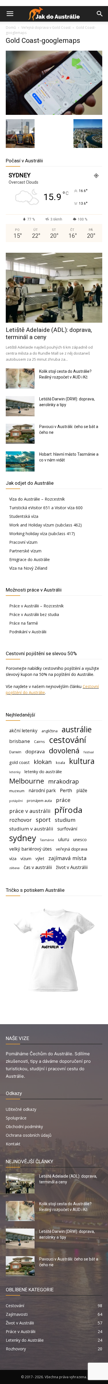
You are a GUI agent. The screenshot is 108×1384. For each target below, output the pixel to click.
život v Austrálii (72, 867)
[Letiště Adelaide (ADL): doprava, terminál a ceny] (54, 288)
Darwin (15, 751)
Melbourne (26, 781)
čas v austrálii (38, 867)
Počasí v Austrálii (24, 161)
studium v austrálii (31, 829)
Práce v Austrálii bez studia (34, 614)
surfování (67, 829)
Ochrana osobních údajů (29, 1135)
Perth (66, 790)
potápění (16, 801)
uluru (63, 840)
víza (12, 858)
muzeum (16, 790)
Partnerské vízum (25, 551)
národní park (42, 791)
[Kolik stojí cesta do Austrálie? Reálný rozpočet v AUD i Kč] (20, 378)
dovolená (64, 751)
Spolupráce (16, 1118)
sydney (22, 838)
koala (60, 762)
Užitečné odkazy (21, 1109)
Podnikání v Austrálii (27, 631)
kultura (81, 761)
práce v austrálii (29, 811)
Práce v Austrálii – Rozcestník (36, 606)
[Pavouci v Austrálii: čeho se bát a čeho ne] (20, 434)
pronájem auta (39, 800)
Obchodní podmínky (24, 1126)
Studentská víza (23, 516)
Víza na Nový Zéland (28, 568)
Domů (11, 27)
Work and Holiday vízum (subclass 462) (45, 525)
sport (43, 820)
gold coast (19, 762)
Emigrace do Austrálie (29, 559)
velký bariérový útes (30, 849)
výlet (39, 858)
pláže (81, 791)
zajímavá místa (67, 858)
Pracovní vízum (23, 542)
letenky (14, 772)
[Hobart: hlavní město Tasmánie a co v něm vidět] (20, 461)
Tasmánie (47, 840)
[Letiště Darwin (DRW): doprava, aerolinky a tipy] (20, 406)
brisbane (19, 741)
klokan (43, 762)
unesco (80, 839)
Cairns (39, 741)
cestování (67, 740)
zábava (14, 868)
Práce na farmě (23, 623)
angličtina (49, 730)
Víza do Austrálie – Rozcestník (37, 499)
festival (89, 752)
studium (65, 820)
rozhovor (20, 820)
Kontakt (13, 1144)
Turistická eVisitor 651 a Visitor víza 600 (46, 507)
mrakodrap (63, 781)
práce (63, 800)
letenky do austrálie (43, 771)
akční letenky (23, 731)
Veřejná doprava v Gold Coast (46, 27)
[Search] (100, 14)
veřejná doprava (71, 849)
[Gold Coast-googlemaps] (54, 113)
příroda (68, 810)
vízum (25, 858)
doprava (35, 751)
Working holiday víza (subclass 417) (42, 533)
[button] (10, 14)
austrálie (77, 730)
